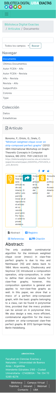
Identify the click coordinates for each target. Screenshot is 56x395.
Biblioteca (16, 382)
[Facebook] (39, 171)
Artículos (14, 28)
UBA (35, 389)
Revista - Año (10, 83)
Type (5, 97)
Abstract (15, 232)
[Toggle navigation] (6, 14)
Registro (33, 232)
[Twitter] (43, 171)
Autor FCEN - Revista (15, 73)
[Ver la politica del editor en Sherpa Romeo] (42, 178)
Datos (6, 113)
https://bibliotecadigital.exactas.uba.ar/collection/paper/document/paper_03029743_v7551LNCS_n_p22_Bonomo (27, 162)
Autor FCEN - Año (13, 68)
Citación (40, 238)
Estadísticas (10, 118)
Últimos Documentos (15, 63)
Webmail (42, 386)
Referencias (17, 238)
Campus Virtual (36, 382)
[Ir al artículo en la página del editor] (27, 178)
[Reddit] (48, 171)
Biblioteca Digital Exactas (22, 24)
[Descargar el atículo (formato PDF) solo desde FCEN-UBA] (10, 179)
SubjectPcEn (10, 88)
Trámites (14, 386)
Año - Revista (10, 78)
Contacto (23, 389)
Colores (7, 93)
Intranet (28, 386)
